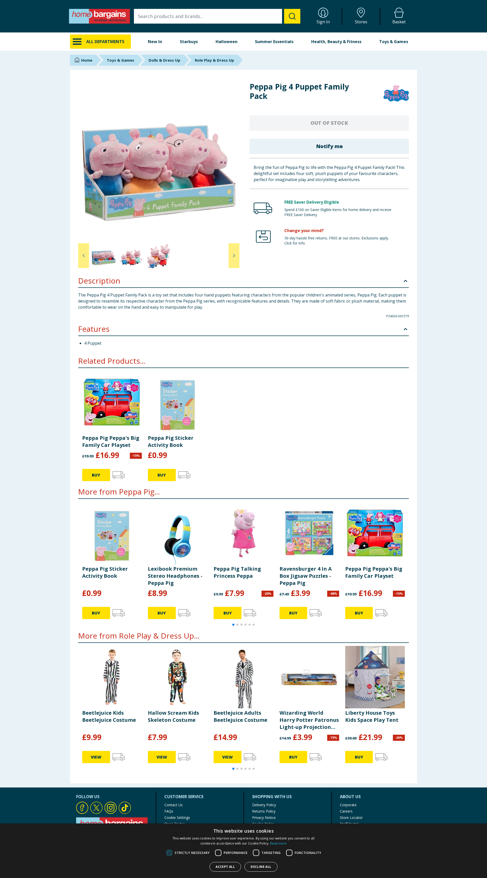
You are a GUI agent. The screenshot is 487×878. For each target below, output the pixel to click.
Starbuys (189, 41)
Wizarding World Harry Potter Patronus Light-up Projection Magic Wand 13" (309, 720)
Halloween (226, 41)
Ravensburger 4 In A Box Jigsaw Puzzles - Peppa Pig (306, 575)
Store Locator (351, 817)
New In (155, 41)
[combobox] (217, 16)
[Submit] (292, 16)
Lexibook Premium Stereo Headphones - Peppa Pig (175, 575)
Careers (346, 811)
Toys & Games (393, 41)
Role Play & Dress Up (214, 60)
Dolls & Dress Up (164, 60)
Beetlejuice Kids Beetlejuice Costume (109, 716)
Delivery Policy (264, 804)
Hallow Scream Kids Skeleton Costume (173, 716)
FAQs (168, 811)
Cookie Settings (177, 817)
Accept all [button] (225, 867)
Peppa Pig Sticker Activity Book (171, 441)
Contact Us (173, 804)
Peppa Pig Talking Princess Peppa (237, 572)
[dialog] (243, 850)
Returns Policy (263, 811)
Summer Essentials (274, 41)
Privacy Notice (264, 817)
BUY (96, 475)
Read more (278, 843)
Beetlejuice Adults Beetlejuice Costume (240, 716)
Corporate (348, 804)
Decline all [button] (261, 867)
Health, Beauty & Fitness (336, 41)
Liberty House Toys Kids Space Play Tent (371, 716)
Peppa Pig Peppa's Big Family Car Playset (110, 441)
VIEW (96, 757)
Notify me (329, 146)
